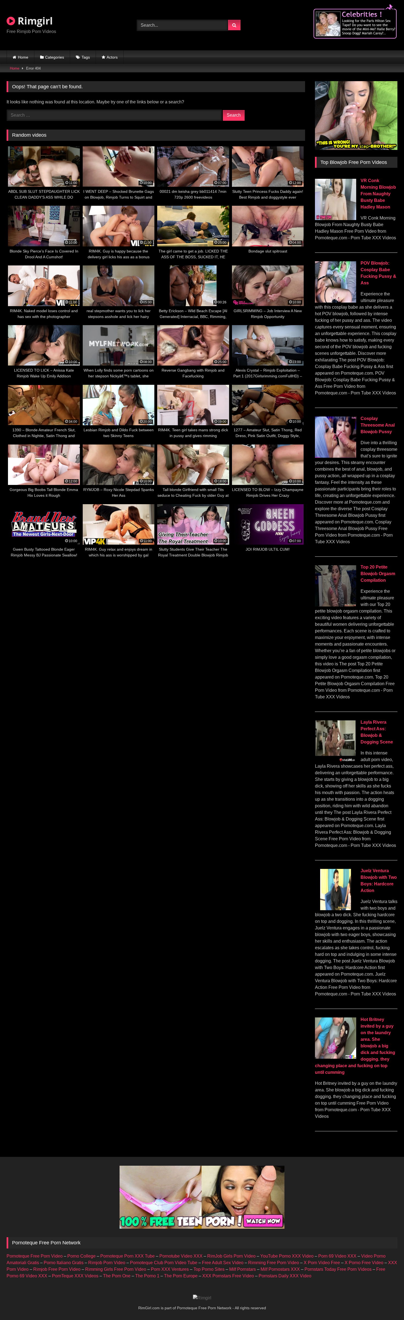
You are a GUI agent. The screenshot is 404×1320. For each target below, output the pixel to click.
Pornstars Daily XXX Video (285, 1276)
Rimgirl (34, 21)
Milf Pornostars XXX (280, 1269)
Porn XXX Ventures (170, 1269)
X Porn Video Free (322, 1262)
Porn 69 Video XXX (337, 1256)
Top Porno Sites (209, 1269)
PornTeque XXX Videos (75, 1276)
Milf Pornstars (242, 1269)
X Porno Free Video (364, 1262)
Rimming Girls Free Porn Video (115, 1269)
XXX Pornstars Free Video (228, 1276)
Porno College (81, 1256)
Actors (112, 57)
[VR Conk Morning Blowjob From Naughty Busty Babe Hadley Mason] (335, 218)
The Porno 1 (147, 1276)
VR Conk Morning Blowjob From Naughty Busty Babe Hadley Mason (378, 193)
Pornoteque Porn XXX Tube (127, 1256)
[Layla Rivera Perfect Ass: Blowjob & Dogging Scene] (335, 760)
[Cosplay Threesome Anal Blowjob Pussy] (335, 456)
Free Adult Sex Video (222, 1262)
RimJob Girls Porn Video (231, 1256)
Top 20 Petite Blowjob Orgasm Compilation (378, 574)
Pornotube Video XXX (181, 1256)
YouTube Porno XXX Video (287, 1256)
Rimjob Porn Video (106, 1262)
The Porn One (117, 1276)
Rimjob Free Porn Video (57, 1269)
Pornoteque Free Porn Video (35, 1256)
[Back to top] (387, 1303)
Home (23, 57)
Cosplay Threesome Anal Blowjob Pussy (378, 425)
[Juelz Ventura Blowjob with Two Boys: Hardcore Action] (335, 908)
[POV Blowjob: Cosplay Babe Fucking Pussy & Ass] (335, 301)
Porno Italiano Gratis (64, 1262)
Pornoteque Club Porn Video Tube (163, 1262)
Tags (86, 57)
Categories (54, 57)
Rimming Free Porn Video (273, 1262)
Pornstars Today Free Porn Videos (338, 1269)
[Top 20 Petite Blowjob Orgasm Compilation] (335, 605)
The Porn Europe (181, 1276)
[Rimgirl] (202, 1298)
